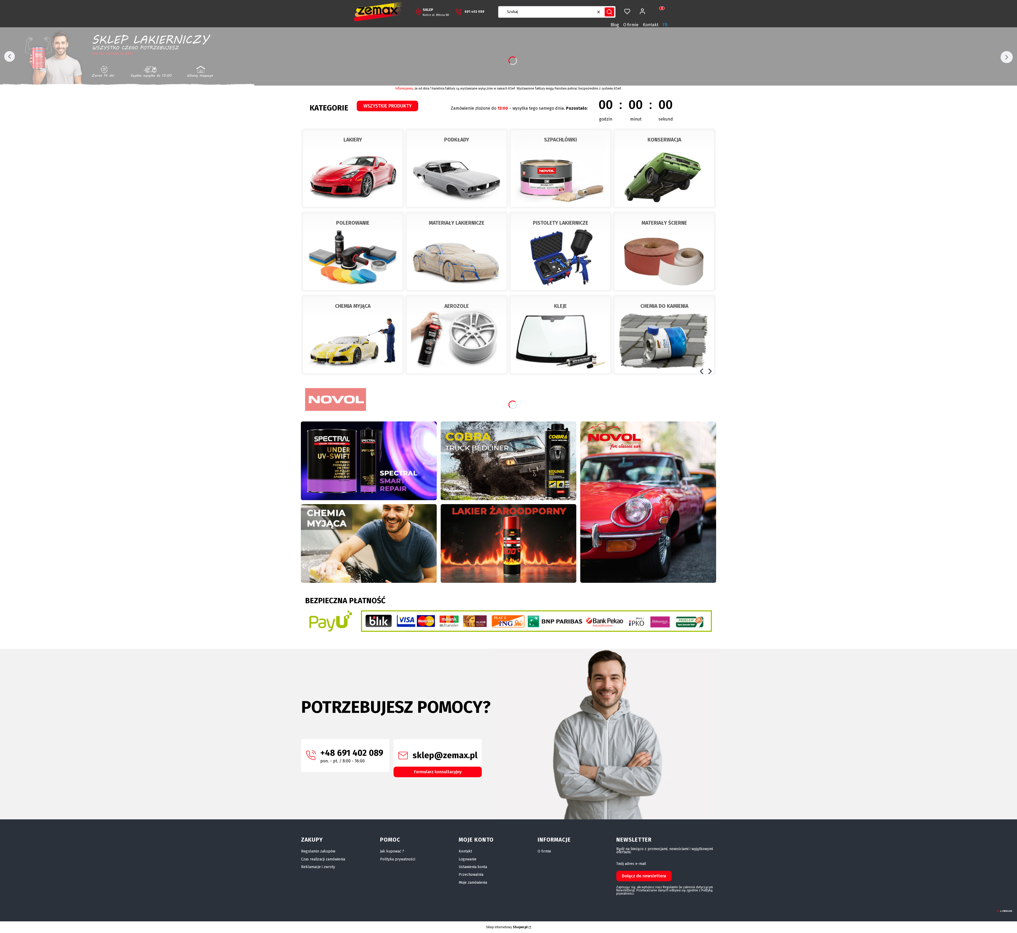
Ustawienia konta (473, 867)
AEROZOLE (456, 306)
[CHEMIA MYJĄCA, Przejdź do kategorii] (352, 335)
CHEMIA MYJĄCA (353, 306)
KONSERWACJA (664, 140)
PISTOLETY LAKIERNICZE (560, 223)
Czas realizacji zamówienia (323, 859)
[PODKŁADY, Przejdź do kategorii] (456, 168)
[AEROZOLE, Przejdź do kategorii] (456, 335)
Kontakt (650, 24)
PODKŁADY (456, 140)
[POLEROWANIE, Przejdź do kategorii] (352, 251)
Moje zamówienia (473, 882)
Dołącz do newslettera (644, 875)
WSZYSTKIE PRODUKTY (387, 106)
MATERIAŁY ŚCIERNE (664, 223)
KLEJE (560, 306)
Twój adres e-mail (631, 863)
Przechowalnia (471, 874)
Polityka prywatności (397, 859)
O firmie (631, 24)
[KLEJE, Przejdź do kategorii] (560, 335)
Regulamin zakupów (318, 851)
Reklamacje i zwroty (318, 867)
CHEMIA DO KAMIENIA (664, 306)
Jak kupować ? (392, 851)
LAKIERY (353, 140)
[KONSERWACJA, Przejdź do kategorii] (664, 168)
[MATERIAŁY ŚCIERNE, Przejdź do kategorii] (664, 251)
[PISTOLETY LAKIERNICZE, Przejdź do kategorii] (560, 251)
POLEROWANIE (352, 223)
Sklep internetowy (507, 927)
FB (665, 24)
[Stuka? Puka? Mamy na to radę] (509, 460)
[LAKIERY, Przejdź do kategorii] (352, 168)
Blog (614, 24)
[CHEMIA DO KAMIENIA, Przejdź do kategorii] (664, 335)
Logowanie (467, 859)
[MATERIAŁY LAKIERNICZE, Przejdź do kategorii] (456, 251)
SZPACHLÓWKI (560, 140)
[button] (609, 11)
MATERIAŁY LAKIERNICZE (456, 223)
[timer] (567, 108)
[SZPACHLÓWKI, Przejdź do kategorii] (560, 168)
